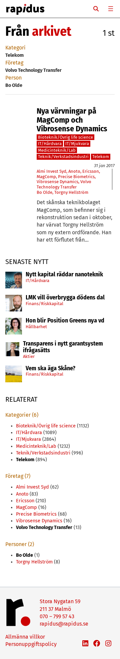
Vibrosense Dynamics (57, 181)
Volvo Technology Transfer (64, 184)
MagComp (46, 176)
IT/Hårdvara (37, 280)
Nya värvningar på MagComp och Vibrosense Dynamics (72, 120)
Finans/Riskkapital (44, 303)
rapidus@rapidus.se (64, 624)
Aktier (29, 356)
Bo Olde (44, 192)
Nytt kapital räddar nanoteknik (64, 274)
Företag (14, 62)
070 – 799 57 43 (57, 616)
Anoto (74, 171)
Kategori (15, 47)
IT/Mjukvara (77, 143)
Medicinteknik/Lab (57, 150)
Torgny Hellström (71, 192)
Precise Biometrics (76, 176)
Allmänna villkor (25, 637)
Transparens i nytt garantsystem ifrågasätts (63, 347)
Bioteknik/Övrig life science (65, 137)
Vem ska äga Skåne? (50, 368)
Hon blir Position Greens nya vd (65, 320)
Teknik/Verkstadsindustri (63, 156)
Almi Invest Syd (51, 171)
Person (13, 78)
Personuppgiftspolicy (31, 644)
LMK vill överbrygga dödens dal (65, 297)
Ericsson (90, 171)
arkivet (51, 31)
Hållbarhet (36, 326)
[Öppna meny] (111, 9)
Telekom (100, 156)
